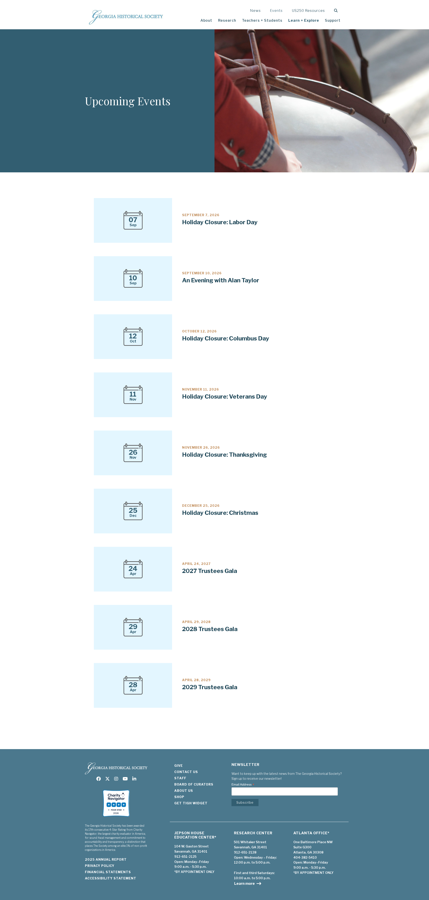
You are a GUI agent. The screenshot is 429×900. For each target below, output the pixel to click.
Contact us (186, 772)
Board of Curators (193, 784)
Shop (179, 797)
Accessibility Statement (110, 878)
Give (178, 765)
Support (333, 20)
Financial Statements (108, 872)
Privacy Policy (99, 866)
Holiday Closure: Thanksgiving (224, 454)
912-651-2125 (185, 856)
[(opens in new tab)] (116, 818)
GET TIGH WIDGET (191, 803)
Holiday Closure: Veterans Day (224, 396)
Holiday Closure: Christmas (220, 512)
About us (183, 790)
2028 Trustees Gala (210, 628)
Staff (180, 778)
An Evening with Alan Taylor (220, 280)
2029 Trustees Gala (209, 687)
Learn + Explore (303, 20)
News (255, 10)
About (206, 20)
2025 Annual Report (106, 859)
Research (227, 20)
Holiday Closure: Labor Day (220, 222)
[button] (337, 10)
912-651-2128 (245, 852)
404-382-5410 (305, 857)
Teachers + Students (262, 20)
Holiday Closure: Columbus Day (225, 338)
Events (276, 10)
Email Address (242, 784)
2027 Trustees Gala (209, 570)
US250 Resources (308, 10)
